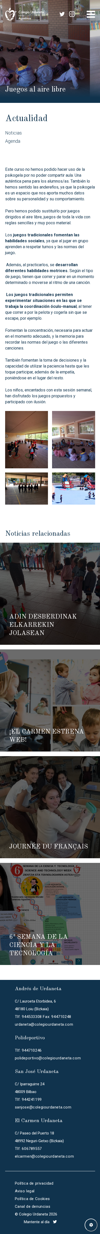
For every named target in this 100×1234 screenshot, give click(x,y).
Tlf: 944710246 (28, 1050)
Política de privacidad (34, 1183)
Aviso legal (25, 1191)
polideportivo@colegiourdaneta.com (48, 1058)
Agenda (12, 141)
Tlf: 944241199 (28, 1099)
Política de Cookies (32, 1198)
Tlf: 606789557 (28, 1148)
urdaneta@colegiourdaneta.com (44, 1024)
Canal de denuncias (33, 1206)
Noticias (13, 133)
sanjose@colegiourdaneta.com (43, 1107)
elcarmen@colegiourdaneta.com (44, 1156)
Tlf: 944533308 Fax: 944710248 (43, 1016)
